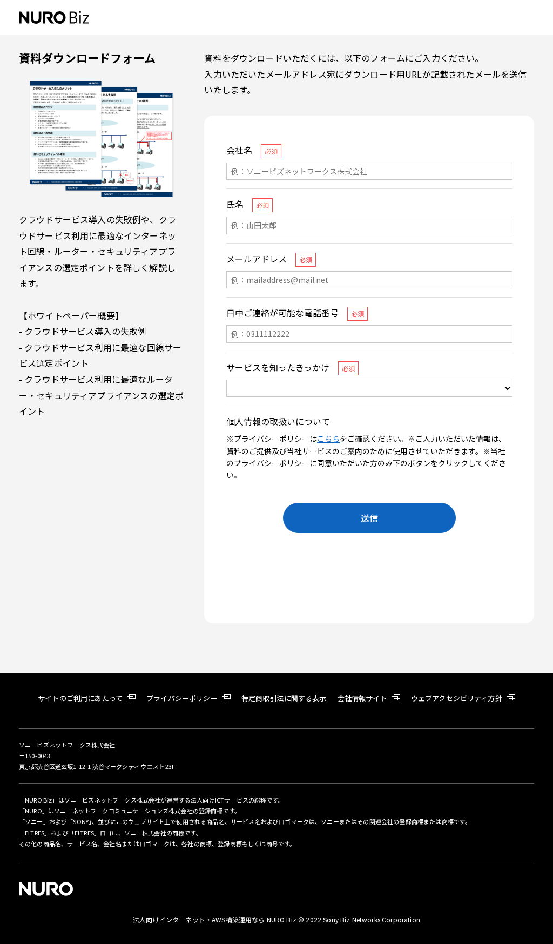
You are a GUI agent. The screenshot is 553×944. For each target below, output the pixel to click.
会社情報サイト (362, 698)
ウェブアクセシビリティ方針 (456, 698)
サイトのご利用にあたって (80, 698)
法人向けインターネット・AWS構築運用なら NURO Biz (215, 919)
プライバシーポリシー (182, 698)
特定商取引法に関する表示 (284, 698)
